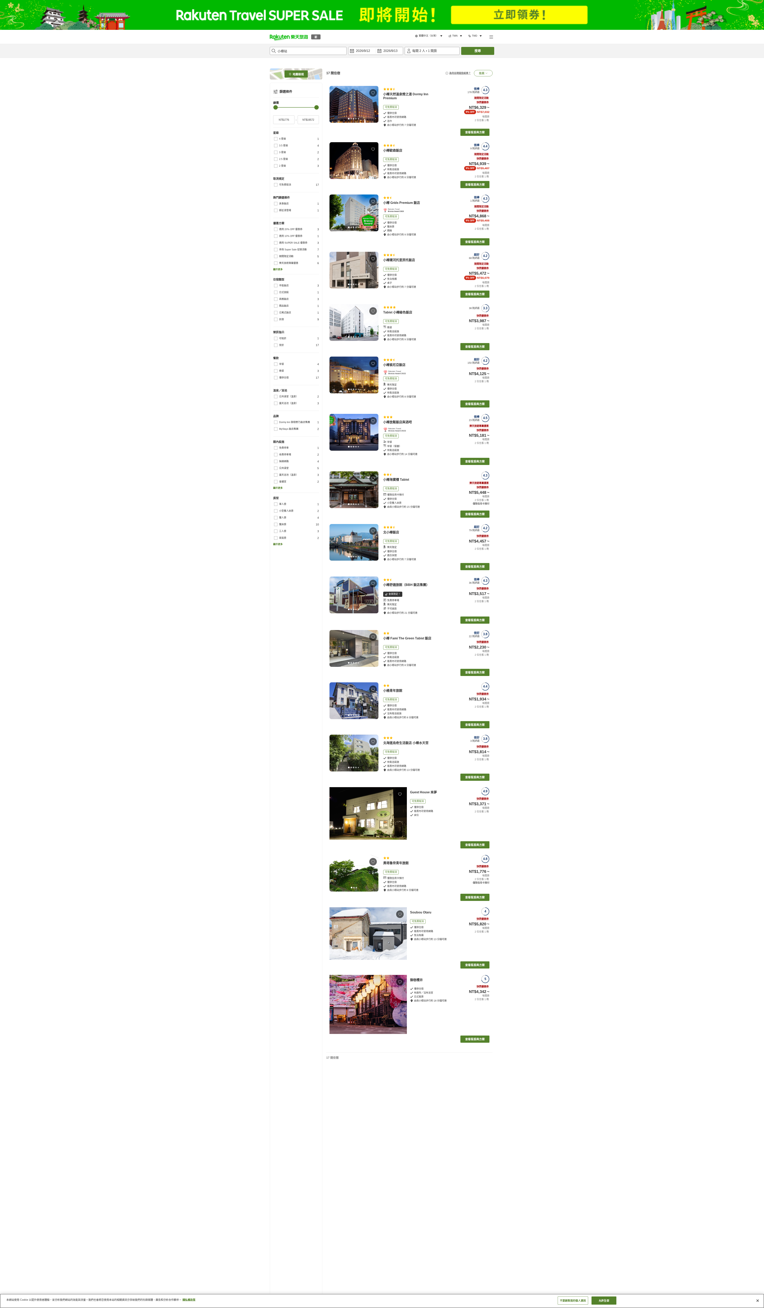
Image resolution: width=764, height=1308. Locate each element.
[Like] (373, 93)
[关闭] (757, 1300)
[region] (382, 1301)
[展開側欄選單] (491, 37)
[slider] (275, 107)
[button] (289, 37)
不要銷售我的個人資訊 (573, 1300)
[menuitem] (429, 36)
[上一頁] (334, 104)
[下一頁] (374, 104)
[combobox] (308, 51)
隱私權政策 (188, 1299)
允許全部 (604, 1300)
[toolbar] (375, 51)
